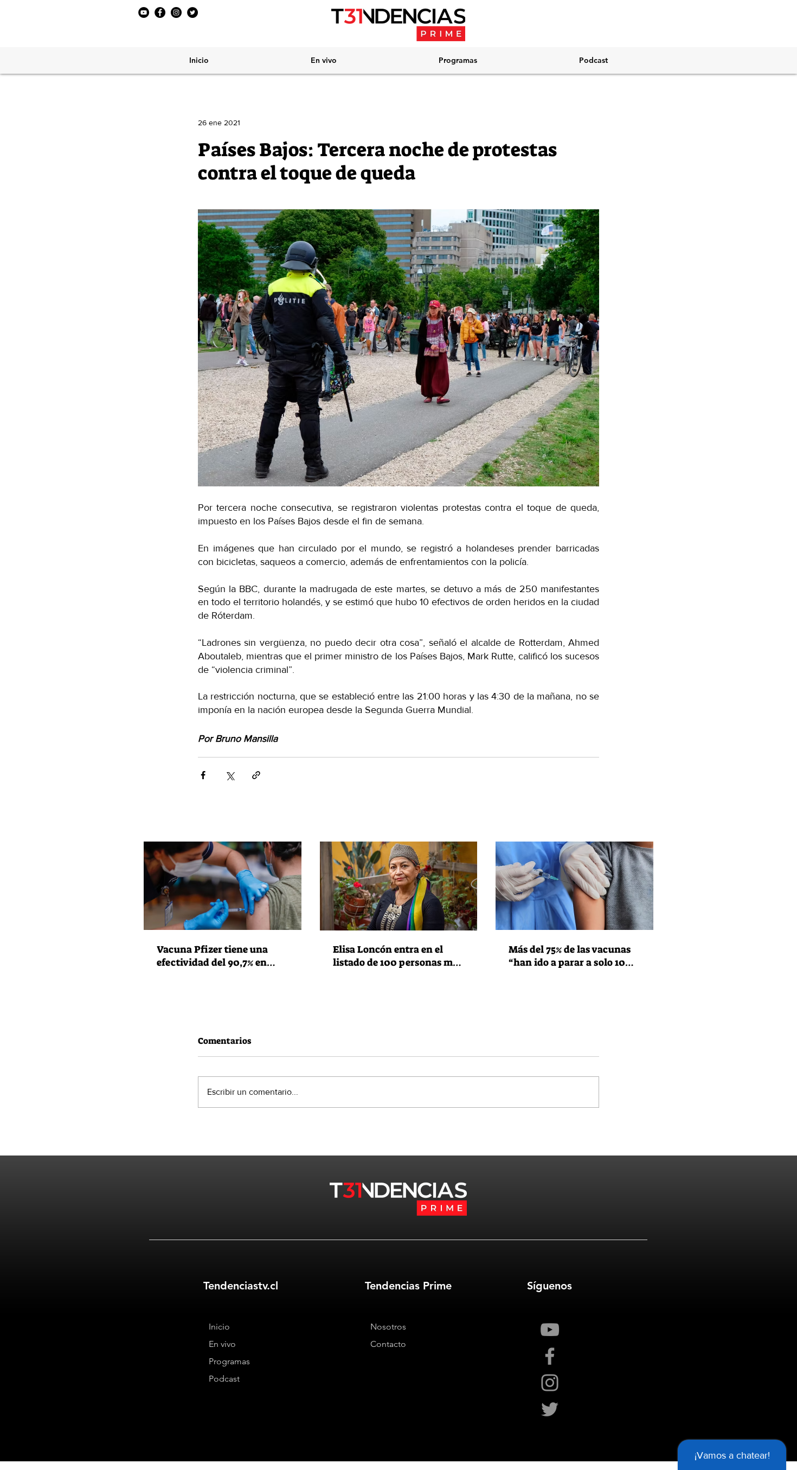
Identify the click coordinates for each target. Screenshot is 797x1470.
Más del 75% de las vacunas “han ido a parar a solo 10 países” (570, 956)
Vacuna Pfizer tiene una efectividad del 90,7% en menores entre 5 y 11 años (214, 956)
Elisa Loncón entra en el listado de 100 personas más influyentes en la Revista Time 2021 (397, 956)
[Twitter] (192, 12)
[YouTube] (143, 12)
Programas (229, 1361)
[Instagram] (176, 12)
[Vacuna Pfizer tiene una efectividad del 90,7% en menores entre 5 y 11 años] (222, 886)
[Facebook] (160, 12)
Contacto (388, 1344)
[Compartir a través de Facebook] (203, 775)
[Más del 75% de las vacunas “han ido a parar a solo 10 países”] (574, 886)
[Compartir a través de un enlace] (256, 775)
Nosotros (388, 1326)
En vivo (222, 1344)
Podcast (224, 1378)
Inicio (219, 1326)
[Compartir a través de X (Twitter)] (229, 775)
